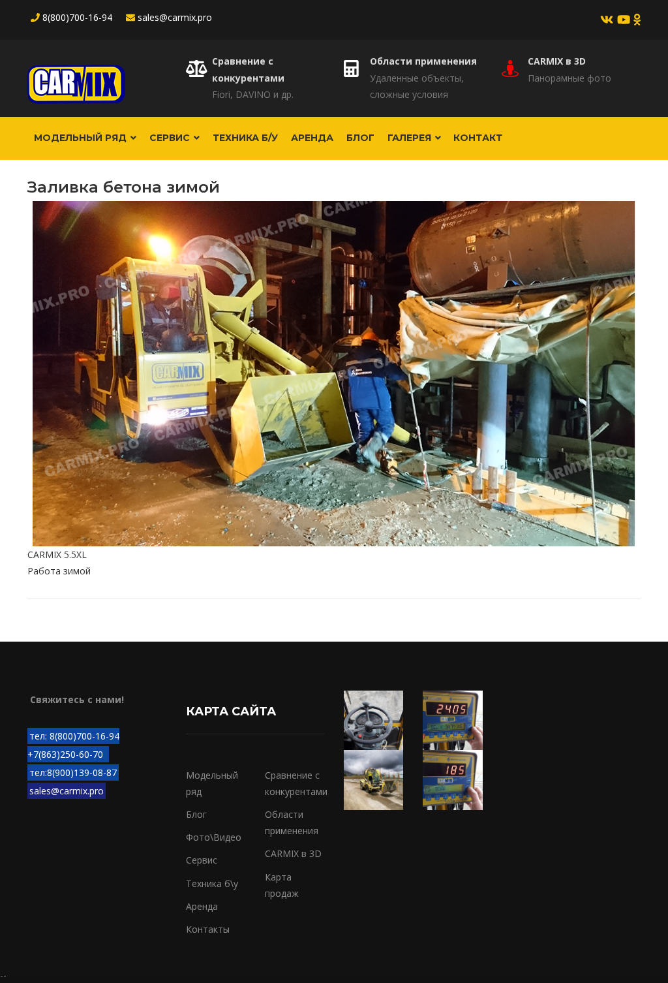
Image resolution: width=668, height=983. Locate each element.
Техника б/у (245, 138)
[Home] (76, 78)
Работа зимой (59, 571)
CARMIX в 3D (557, 61)
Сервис (170, 138)
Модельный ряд (81, 138)
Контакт (477, 138)
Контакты (208, 929)
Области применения (423, 61)
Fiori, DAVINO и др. (253, 94)
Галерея (410, 138)
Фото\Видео (213, 837)
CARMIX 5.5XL (57, 554)
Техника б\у (212, 883)
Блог (360, 138)
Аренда (312, 138)
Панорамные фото (569, 78)
